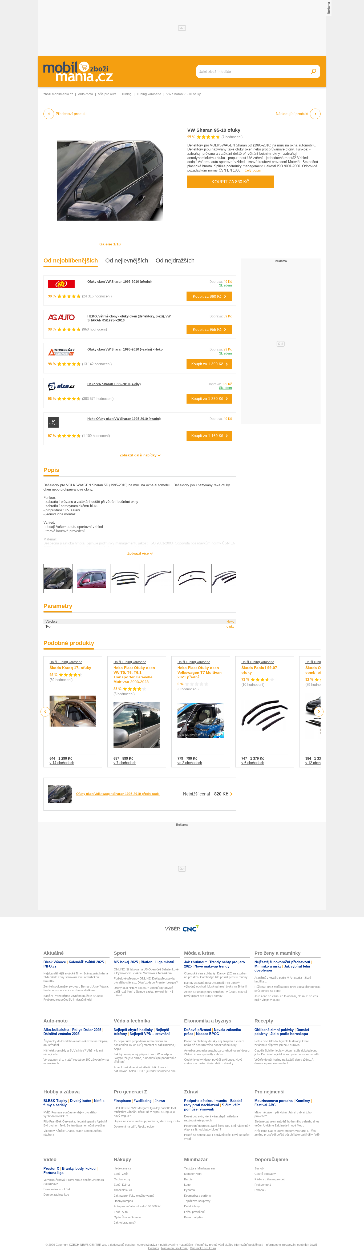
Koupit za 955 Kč (207, 329)
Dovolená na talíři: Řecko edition (134, 1126)
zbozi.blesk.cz (123, 1190)
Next (318, 712)
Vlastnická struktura (203, 1248)
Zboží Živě (121, 1173)
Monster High (192, 1173)
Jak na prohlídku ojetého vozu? (134, 1195)
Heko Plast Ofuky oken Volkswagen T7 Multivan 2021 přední (199, 672)
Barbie (188, 1179)
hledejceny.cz (122, 1168)
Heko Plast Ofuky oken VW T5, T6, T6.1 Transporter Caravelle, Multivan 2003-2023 (134, 675)
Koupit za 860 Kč (230, 182)
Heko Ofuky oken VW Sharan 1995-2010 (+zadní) (124, 419)
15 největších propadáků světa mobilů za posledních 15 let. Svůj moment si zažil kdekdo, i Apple (145, 1045)
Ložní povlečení (194, 1211)
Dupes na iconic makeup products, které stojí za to (147, 1121)
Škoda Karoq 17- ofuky (70, 668)
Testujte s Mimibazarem (199, 1168)
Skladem (225, 285)
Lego (187, 1184)
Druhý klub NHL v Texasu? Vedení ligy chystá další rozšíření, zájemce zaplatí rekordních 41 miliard (143, 991)
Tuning (127, 94)
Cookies (153, 1248)
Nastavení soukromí (174, 1248)
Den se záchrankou (56, 1194)
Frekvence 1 (262, 1184)
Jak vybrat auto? (125, 1222)
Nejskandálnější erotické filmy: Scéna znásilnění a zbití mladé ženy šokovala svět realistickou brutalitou (75, 977)
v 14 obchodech (62, 763)
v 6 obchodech (252, 763)
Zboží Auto (121, 1211)
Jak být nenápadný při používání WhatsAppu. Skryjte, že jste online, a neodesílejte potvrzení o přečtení (145, 1058)
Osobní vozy (122, 1179)
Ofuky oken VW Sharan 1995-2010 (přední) (119, 282)
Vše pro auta (107, 94)
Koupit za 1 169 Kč (207, 435)
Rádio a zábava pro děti (269, 1179)
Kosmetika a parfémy (198, 1195)
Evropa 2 (260, 1190)
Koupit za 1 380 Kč (207, 398)
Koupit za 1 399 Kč (207, 364)
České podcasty (265, 1173)
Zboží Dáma (122, 1184)
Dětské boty (192, 1206)
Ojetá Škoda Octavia (127, 1217)
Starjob (259, 1168)
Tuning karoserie (149, 94)
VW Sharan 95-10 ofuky (213, 130)
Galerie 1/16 (110, 244)
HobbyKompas (123, 1201)
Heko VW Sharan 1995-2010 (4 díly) (114, 384)
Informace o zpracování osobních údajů (291, 1244)
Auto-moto (85, 94)
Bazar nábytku (193, 1217)
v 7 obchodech (125, 763)
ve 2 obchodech (189, 763)
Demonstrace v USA (56, 1189)
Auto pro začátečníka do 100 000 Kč (137, 1206)
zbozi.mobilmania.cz (58, 94)
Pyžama (189, 1190)
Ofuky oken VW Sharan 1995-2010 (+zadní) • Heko (125, 349)
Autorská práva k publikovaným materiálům (165, 1244)
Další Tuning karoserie (66, 662)
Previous (45, 711)
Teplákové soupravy (197, 1201)
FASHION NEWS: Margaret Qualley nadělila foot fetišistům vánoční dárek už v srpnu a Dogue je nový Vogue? (145, 1111)
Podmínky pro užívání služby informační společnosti (229, 1244)
